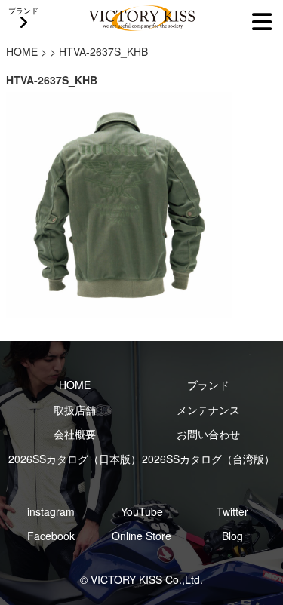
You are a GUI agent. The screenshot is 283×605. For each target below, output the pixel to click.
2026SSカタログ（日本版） (74, 458)
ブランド (208, 384)
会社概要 (75, 433)
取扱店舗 (75, 409)
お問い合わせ (208, 433)
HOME (22, 51)
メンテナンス (208, 409)
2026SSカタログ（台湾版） (208, 458)
